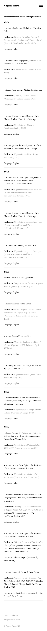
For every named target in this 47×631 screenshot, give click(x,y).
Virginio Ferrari (11, 5)
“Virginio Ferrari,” (21, 283)
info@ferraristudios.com (12, 619)
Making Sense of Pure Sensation (28, 506)
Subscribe (14, 615)
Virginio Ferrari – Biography (26, 577)
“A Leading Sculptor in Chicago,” (27, 342)
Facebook (7, 615)
